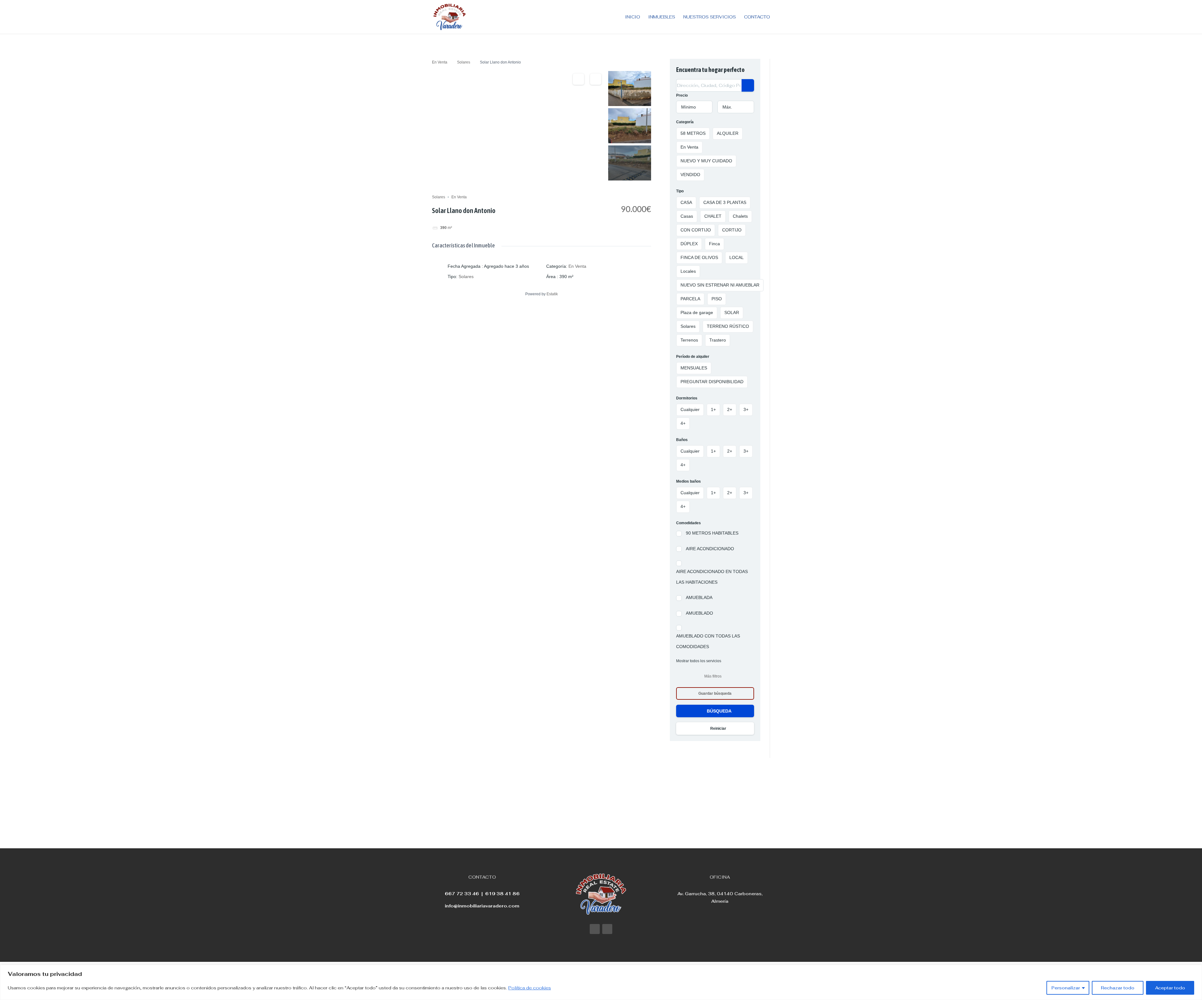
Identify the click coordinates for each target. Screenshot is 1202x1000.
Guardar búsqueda (715, 693)
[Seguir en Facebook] (595, 929)
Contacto (757, 17)
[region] (601, 982)
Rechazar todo (1117, 988)
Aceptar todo (1170, 988)
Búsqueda (719, 710)
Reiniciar (718, 728)
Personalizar (1065, 988)
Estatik (552, 294)
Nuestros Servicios (709, 17)
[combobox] (694, 107)
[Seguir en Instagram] (607, 929)
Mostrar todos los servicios (699, 661)
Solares (463, 62)
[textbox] (694, 107)
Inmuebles (661, 17)
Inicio (632, 17)
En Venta (439, 62)
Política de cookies (529, 988)
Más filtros (713, 676)
